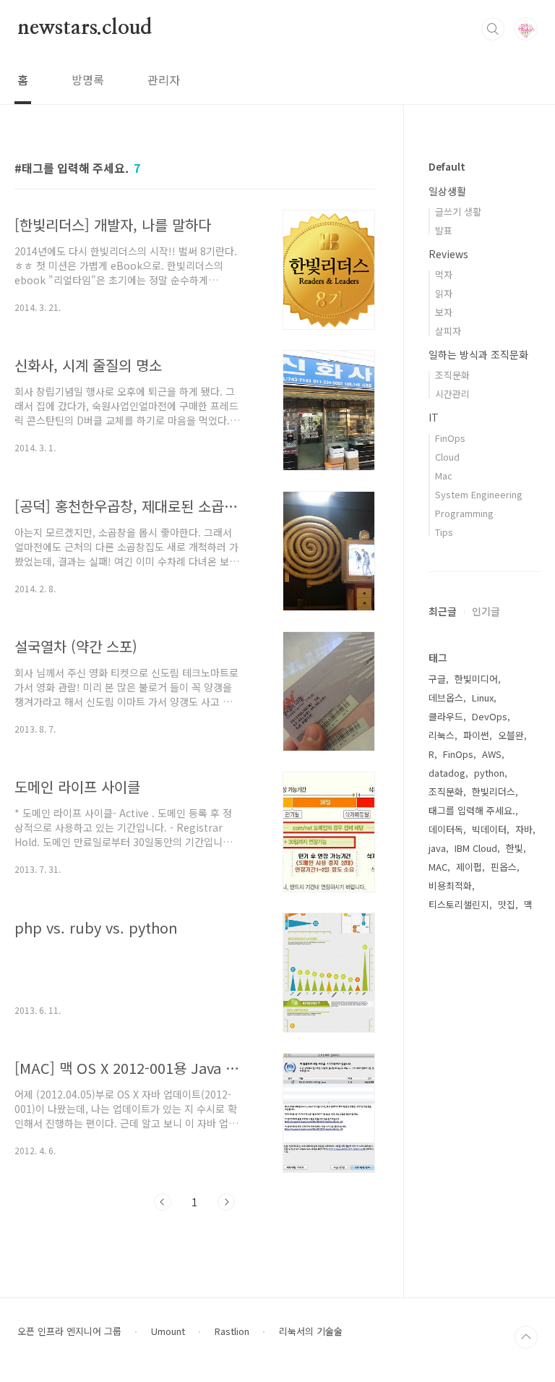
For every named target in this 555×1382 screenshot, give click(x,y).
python (489, 773)
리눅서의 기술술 (311, 1331)
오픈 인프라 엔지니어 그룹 (69, 1331)
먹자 (443, 274)
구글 (437, 679)
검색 (493, 29)
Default (447, 166)
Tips (444, 532)
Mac (443, 475)
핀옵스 (504, 867)
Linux (483, 697)
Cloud (447, 457)
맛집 (506, 904)
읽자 (443, 293)
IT (434, 417)
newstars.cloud (84, 28)
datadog (447, 773)
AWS (492, 754)
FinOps (450, 438)
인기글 (486, 611)
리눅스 (442, 735)
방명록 (88, 79)
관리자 (163, 79)
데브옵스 (446, 697)
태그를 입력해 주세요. (472, 810)
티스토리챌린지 (459, 904)
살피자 (448, 331)
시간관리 (452, 394)
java (437, 848)
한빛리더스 (493, 791)
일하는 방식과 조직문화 (478, 354)
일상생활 (447, 191)
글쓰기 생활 (458, 211)
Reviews (448, 254)
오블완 (511, 735)
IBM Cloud (476, 848)
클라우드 (446, 716)
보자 (443, 312)
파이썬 (476, 735)
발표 (443, 230)
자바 (524, 829)
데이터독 (446, 829)
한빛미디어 (476, 679)
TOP (526, 1337)
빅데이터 (489, 829)
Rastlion (232, 1331)
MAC (438, 867)
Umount (168, 1331)
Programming (464, 513)
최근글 (443, 611)
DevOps (489, 716)
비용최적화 (450, 885)
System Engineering (478, 494)
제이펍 (469, 867)
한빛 (514, 848)
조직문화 (452, 375)
